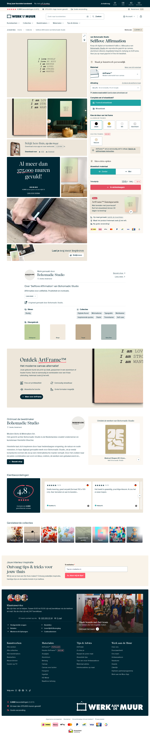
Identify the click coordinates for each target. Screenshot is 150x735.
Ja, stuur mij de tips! (75, 575)
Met (129, 171)
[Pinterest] (19, 690)
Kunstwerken (12, 23)
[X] (26, 690)
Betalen (13, 628)
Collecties (27, 23)
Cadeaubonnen (50, 632)
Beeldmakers (42, 23)
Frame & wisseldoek (104, 103)
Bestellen (48, 625)
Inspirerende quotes (85, 317)
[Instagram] (16, 690)
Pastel (98, 317)
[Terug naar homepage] (21, 16)
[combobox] (65, 16)
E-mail (59, 618)
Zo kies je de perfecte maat (131, 83)
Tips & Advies (72, 23)
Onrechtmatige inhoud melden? (82, 719)
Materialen (57, 23)
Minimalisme (96, 313)
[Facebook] (23, 690)
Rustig (28, 313)
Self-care (120, 317)
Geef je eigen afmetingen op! (110, 93)
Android (51, 152)
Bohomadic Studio (101, 37)
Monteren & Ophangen (19, 632)
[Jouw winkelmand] (141, 16)
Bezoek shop (118, 273)
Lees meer (119, 277)
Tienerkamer (109, 317)
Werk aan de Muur (122, 643)
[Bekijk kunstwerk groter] (84, 36)
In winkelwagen (117, 187)
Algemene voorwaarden (54, 719)
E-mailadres (70, 564)
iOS (42, 152)
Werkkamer (120, 313)
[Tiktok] (30, 690)
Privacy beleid (99, 719)
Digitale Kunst (83, 313)
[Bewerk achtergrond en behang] (84, 40)
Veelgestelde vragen (18, 625)
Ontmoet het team (87, 629)
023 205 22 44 (47, 618)
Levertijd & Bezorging (52, 628)
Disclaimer (67, 719)
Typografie (109, 313)
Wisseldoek (100, 108)
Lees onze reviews (33, 193)
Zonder (105, 171)
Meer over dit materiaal (133, 67)
